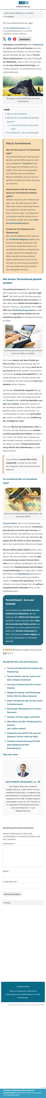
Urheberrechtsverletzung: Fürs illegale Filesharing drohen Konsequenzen (24, 744)
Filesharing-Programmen (23, 310)
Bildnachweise (28, 994)
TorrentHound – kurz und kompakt (23, 132)
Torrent (9, 400)
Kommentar (9, 843)
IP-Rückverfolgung (18, 239)
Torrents (26, 163)
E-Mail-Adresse (10, 881)
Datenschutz (32, 991)
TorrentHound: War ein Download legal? (24, 127)
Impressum (22, 991)
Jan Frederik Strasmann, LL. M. (18, 28)
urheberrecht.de (9, 13)
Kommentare (25, 39)
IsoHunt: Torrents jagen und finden (23, 717)
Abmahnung (23, 574)
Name (6, 871)
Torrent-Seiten (29, 13)
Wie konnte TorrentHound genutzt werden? (23, 119)
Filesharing (19, 13)
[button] (43, 4)
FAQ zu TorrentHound (17, 113)
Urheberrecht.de (23, 6)
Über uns (13, 991)
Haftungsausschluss (14, 994)
